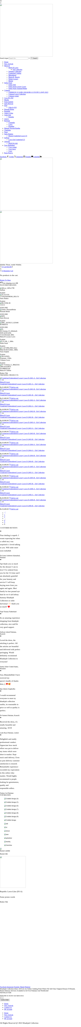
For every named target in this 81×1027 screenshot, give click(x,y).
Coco (10, 151)
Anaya (6, 119)
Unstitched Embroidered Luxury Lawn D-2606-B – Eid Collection (22, 506)
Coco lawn (12, 149)
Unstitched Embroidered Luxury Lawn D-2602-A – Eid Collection (22, 406)
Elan (5, 105)
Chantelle (11, 122)
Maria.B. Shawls (14, 77)
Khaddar (11, 126)
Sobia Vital (12, 85)
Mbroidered (12, 75)
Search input (4, 58)
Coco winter (12, 147)
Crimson (7, 90)
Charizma (7, 130)
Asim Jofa (7, 115)
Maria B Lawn (13, 68)
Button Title (4, 373)
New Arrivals (8, 64)
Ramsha (11, 117)
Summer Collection (14, 71)
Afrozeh (7, 141)
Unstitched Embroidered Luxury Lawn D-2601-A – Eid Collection (22, 384)
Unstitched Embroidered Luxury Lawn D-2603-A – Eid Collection (22, 428)
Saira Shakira (8, 134)
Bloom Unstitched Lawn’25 (17, 136)
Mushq (6, 100)
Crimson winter (13, 96)
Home (6, 62)
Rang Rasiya (8, 153)
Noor (6, 132)
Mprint (10, 81)
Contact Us (8, 1007)
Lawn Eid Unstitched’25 (16, 140)
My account (8, 1009)
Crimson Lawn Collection (17, 94)
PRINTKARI (13, 143)
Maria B (7, 66)
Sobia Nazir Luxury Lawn (17, 86)
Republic (7, 111)
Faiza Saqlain (8, 102)
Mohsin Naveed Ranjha (12, 128)
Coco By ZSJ (8, 98)
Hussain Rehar (9, 109)
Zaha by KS (12, 107)
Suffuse (6, 138)
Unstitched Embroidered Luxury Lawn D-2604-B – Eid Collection (22, 461)
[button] (1, 380)
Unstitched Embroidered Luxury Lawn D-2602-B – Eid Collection (22, 417)
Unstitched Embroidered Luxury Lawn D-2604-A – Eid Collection (22, 450)
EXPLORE (4, 308)
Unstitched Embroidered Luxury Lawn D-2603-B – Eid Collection (22, 439)
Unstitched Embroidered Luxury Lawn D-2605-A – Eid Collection (22, 472)
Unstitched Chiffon (14, 73)
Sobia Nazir (8, 83)
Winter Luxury (13, 79)
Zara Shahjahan (9, 145)
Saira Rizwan (8, 104)
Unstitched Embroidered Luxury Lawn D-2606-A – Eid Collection (22, 495)
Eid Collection (17, 69)
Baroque (7, 121)
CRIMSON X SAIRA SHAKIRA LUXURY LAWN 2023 (28, 92)
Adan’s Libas (8, 113)
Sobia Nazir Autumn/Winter (17, 88)
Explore (2, 293)
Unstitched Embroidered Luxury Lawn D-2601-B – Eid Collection (22, 395)
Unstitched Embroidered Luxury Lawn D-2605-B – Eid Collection (22, 484)
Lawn (10, 124)
